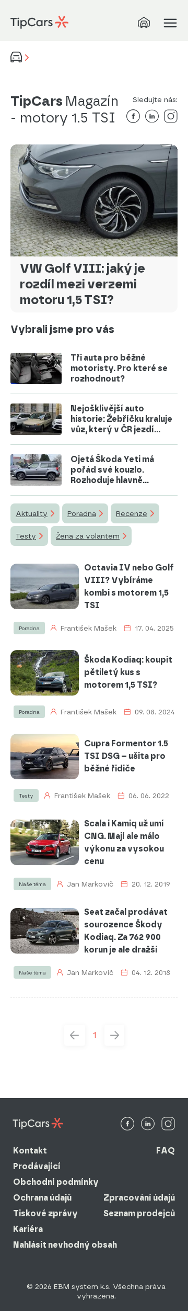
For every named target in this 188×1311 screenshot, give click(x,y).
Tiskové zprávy (45, 1213)
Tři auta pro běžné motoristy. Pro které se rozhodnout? (119, 368)
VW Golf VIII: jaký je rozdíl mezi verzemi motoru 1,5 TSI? (82, 284)
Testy (26, 536)
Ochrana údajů (42, 1198)
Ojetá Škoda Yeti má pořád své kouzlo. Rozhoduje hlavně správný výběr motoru (117, 470)
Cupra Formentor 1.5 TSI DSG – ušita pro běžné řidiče (126, 756)
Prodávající (37, 1166)
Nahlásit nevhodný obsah (65, 1245)
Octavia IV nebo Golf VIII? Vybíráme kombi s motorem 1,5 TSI (129, 586)
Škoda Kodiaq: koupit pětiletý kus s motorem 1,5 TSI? (128, 672)
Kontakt (30, 1151)
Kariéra (28, 1229)
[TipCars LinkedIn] (148, 1124)
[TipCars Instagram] (168, 1124)
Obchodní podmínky (56, 1182)
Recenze (131, 513)
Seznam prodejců (139, 1213)
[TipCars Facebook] (127, 1124)
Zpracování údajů (139, 1198)
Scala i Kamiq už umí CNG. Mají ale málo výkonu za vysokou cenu (124, 842)
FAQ (165, 1151)
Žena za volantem (88, 536)
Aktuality (32, 513)
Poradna (81, 513)
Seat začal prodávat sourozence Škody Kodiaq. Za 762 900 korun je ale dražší (126, 931)
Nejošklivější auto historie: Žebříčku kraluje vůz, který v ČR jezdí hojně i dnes (121, 419)
